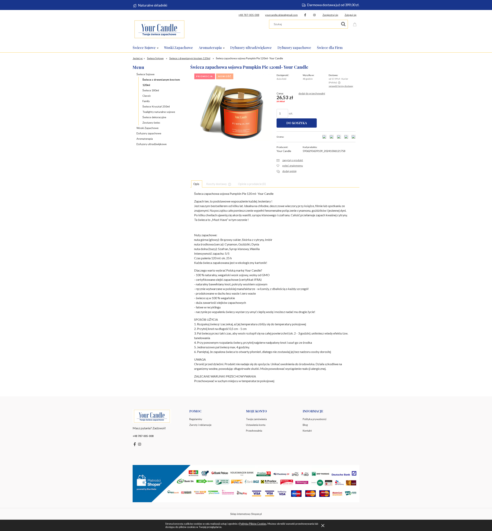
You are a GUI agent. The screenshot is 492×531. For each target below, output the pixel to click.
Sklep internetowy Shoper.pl (246, 513)
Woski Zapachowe (147, 128)
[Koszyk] (355, 24)
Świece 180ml (150, 90)
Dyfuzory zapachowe (148, 133)
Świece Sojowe (145, 74)
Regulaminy (195, 419)
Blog (305, 424)
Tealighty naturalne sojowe (158, 111)
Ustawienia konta (255, 424)
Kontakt (307, 430)
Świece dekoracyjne (154, 117)
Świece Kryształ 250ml (156, 106)
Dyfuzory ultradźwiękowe (151, 144)
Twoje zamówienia (256, 419)
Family (146, 101)
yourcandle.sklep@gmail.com (281, 15)
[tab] (196, 183)
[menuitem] (148, 47)
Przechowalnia (254, 430)
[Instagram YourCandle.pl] (314, 15)
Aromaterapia (144, 138)
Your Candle (284, 151)
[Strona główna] (159, 28)
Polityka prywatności (314, 419)
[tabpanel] (274, 290)
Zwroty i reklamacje (200, 424)
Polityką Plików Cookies (252, 523)
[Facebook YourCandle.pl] (305, 15)
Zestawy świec (151, 122)
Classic (146, 95)
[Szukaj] (343, 24)
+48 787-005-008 (249, 15)
